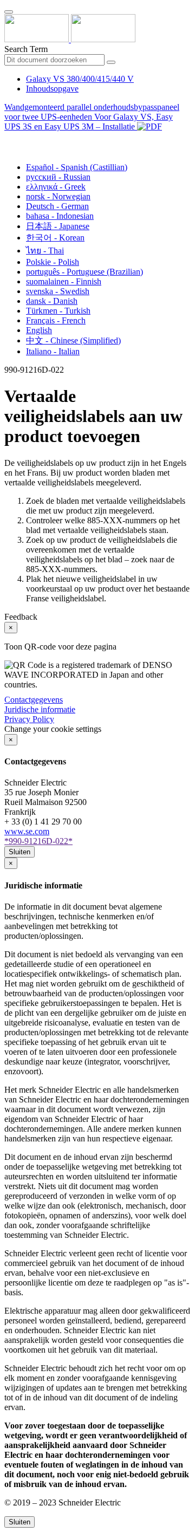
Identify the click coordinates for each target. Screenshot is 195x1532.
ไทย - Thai (45, 250)
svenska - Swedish (57, 291)
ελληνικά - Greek (56, 186)
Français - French (56, 320)
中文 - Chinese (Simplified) (73, 340)
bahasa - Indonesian (60, 215)
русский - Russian (58, 176)
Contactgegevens (33, 699)
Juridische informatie (39, 709)
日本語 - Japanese (57, 226)
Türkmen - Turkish (58, 310)
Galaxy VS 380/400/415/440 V (80, 78)
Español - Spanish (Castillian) (76, 167)
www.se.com (26, 831)
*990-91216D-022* (38, 841)
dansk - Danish (51, 301)
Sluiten (19, 852)
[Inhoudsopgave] (8, 139)
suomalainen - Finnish (63, 281)
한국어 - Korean (55, 237)
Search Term (26, 49)
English (39, 330)
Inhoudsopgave (52, 88)
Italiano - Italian (53, 351)
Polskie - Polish (52, 262)
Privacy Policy (29, 719)
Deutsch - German (57, 206)
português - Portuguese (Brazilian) (84, 271)
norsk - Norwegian (58, 196)
